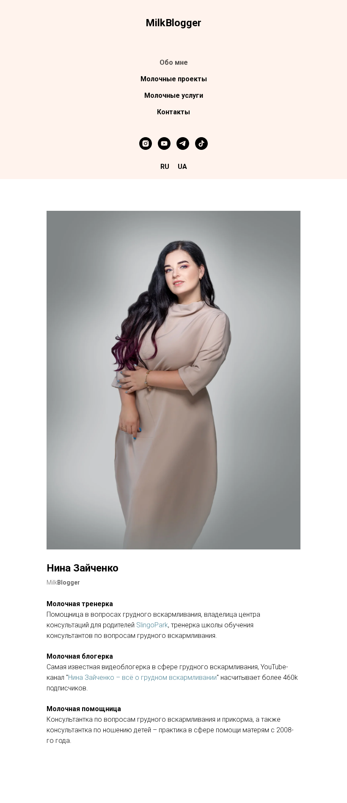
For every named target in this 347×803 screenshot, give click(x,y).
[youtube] (164, 143)
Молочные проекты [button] (173, 79)
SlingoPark (152, 625)
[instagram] (145, 143)
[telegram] (182, 143)
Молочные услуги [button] (173, 95)
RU (164, 167)
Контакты (173, 112)
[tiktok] (201, 143)
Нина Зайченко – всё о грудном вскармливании (142, 677)
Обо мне (174, 62)
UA (182, 167)
